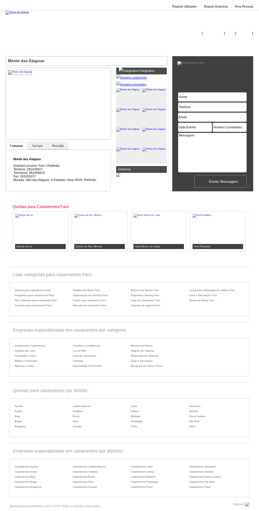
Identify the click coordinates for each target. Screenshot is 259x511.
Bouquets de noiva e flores (146, 365)
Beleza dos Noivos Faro (145, 290)
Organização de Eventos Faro (90, 295)
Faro (75, 421)
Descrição (58, 146)
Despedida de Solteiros (144, 355)
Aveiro (18, 411)
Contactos (244, 33)
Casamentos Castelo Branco (89, 466)
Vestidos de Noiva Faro (86, 290)
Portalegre (137, 421)
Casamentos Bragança (28, 486)
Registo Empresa (216, 6)
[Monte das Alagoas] (17, 12)
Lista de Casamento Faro (145, 300)
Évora (76, 416)
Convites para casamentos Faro (33, 305)
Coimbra (77, 411)
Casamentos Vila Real (202, 481)
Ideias (230, 33)
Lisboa (135, 411)
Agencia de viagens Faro (145, 305)
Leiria (134, 406)
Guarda (77, 426)
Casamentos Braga (26, 481)
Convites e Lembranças (86, 345)
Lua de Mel (79, 350)
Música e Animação (26, 360)
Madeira (135, 416)
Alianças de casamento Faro (89, 305)
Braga (18, 421)
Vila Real (194, 421)
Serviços (37, 146)
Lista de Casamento (84, 355)
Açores (19, 406)
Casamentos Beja (25, 476)
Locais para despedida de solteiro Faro (212, 290)
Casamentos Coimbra (85, 471)
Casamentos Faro (83, 481)
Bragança (20, 426)
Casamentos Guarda (85, 486)
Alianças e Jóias (24, 365)
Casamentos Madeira (143, 476)
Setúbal (193, 411)
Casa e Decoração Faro (203, 295)
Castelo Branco (82, 406)
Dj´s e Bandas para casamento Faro (36, 300)
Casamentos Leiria (142, 466)
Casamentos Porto (142, 486)
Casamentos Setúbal (201, 471)
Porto (134, 426)
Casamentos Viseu (200, 486)
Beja (17, 416)
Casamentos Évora (84, 476)
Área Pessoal (244, 6)
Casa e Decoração (142, 360)
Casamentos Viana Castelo (205, 476)
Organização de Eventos (87, 365)
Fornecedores (213, 33)
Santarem (194, 406)
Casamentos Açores (26, 466)
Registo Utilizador (184, 6)
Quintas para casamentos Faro (33, 290)
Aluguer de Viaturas (142, 350)
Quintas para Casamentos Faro (41, 207)
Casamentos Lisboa (142, 471)
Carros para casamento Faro (89, 300)
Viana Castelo (197, 416)
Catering (78, 360)
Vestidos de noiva (25, 350)
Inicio (197, 33)
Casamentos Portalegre (144, 481)
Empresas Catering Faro (145, 295)
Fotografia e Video (25, 355)
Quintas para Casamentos (30, 345)
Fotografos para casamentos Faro (34, 295)
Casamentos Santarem (202, 466)
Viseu (192, 426)
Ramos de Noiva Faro (201, 300)
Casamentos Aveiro (26, 471)
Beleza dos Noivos (142, 345)
